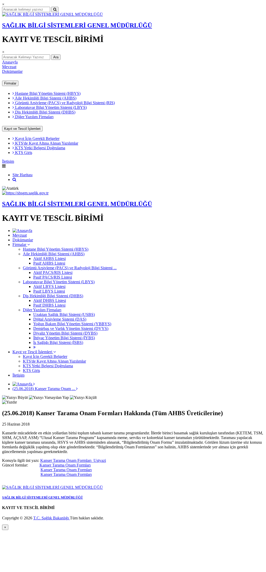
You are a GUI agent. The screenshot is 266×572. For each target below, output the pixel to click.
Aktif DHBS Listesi (49, 300)
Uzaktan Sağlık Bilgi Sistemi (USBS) (64, 314)
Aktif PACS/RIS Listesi (52, 272)
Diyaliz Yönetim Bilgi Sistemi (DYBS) (65, 333)
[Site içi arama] (14, 179)
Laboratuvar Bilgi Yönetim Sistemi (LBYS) (50, 107)
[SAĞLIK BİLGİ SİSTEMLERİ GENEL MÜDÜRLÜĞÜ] (52, 14)
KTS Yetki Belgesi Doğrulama (39, 148)
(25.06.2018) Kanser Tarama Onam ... (44, 388)
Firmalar (10, 83)
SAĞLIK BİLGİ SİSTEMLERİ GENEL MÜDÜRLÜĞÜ (77, 25)
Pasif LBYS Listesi (49, 291)
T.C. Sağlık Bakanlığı (51, 518)
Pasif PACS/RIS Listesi (52, 277)
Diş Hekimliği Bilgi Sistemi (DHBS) (44, 112)
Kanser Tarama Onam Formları (65, 465)
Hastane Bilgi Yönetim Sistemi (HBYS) (47, 93)
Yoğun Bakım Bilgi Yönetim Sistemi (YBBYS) (72, 324)
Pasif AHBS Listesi (49, 263)
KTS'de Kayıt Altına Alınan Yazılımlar (46, 143)
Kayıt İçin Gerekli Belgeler (36, 138)
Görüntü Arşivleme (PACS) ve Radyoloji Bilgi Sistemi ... (70, 268)
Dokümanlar (12, 71)
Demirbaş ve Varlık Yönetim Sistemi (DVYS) (70, 328)
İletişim (8, 161)
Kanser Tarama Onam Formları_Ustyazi (73, 460)
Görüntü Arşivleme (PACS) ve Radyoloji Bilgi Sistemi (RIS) (64, 103)
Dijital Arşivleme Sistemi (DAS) (59, 319)
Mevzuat (9, 67)
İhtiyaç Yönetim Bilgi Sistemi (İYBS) (64, 338)
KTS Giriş (23, 152)
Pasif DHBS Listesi (49, 305)
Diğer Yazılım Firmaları (34, 117)
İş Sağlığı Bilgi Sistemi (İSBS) (58, 342)
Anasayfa (10, 62)
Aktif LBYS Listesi (49, 286)
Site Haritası (22, 175)
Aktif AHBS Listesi (49, 258)
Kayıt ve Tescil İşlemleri (22, 129)
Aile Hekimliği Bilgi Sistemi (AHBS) (45, 98)
